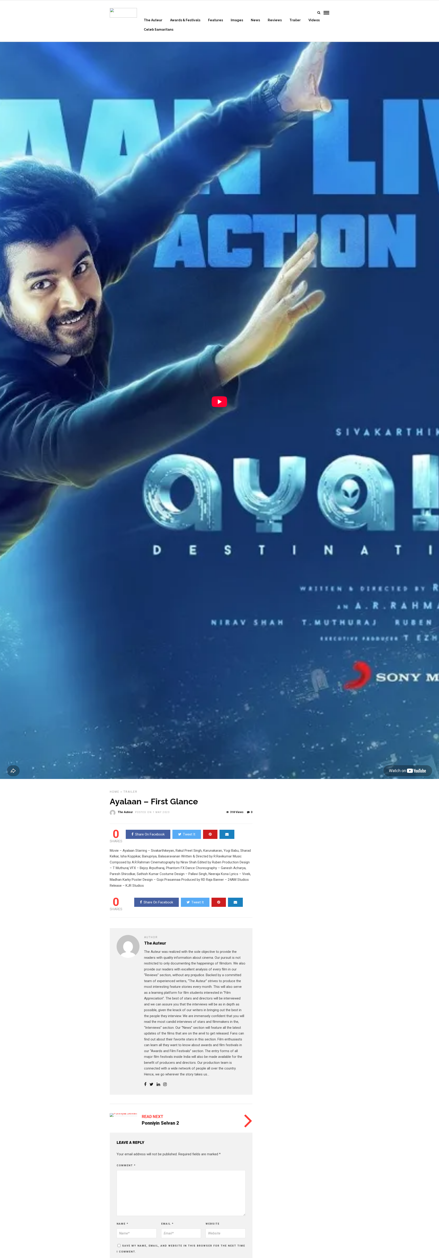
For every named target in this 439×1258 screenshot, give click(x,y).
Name (122, 1223)
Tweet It (189, 834)
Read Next (152, 1116)
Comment (126, 1165)
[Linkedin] (158, 1085)
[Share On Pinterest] (210, 834)
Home (114, 791)
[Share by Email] (227, 834)
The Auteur (153, 20)
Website (213, 1223)
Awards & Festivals (185, 20)
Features (215, 20)
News (255, 20)
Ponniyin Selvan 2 (160, 1123)
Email (167, 1223)
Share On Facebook (150, 834)
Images (237, 20)
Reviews (275, 20)
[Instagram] (165, 1085)
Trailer (295, 20)
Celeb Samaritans (158, 29)
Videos (314, 20)
